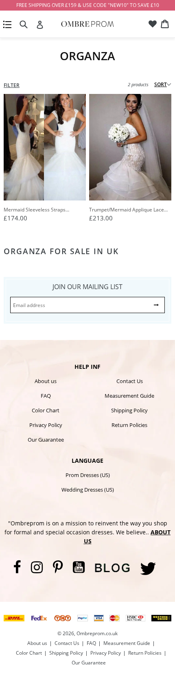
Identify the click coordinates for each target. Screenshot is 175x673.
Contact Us (129, 381)
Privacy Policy (45, 425)
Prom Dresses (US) (88, 475)
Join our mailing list (87, 286)
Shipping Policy (129, 410)
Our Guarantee (46, 439)
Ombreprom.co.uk (97, 633)
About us (46, 381)
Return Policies (129, 425)
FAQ (46, 395)
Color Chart (45, 410)
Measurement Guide (129, 395)
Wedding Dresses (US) (87, 489)
